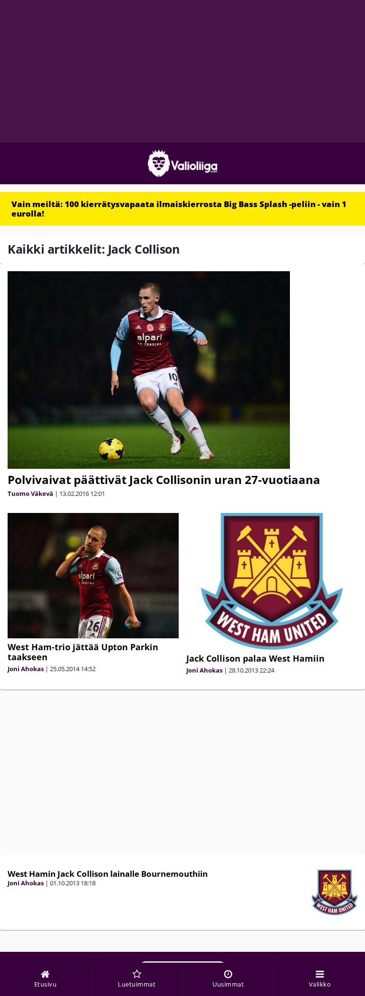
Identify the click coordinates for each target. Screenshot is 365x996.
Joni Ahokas (26, 668)
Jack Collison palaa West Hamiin (255, 658)
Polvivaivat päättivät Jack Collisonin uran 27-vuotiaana (164, 479)
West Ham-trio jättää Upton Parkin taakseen (83, 652)
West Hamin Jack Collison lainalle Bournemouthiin (108, 873)
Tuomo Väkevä (30, 493)
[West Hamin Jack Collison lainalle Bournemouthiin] (334, 892)
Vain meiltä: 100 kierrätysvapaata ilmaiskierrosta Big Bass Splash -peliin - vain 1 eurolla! (178, 209)
